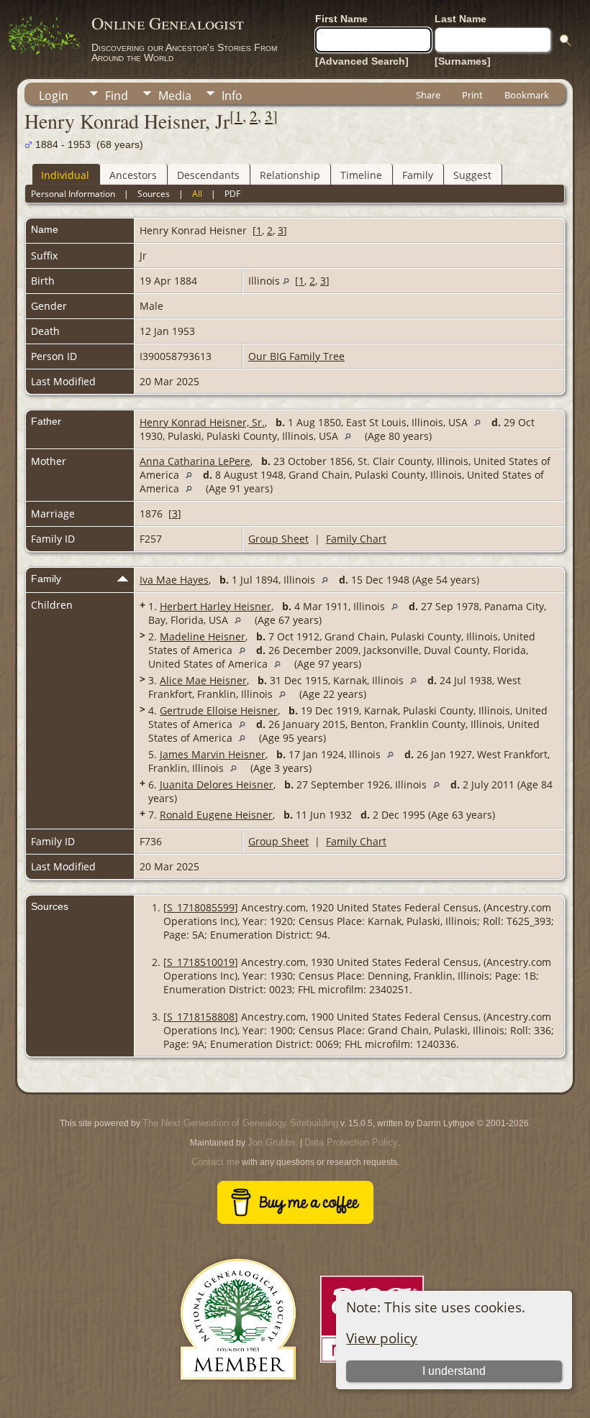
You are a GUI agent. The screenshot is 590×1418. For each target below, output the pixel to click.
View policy (381, 1338)
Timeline (361, 175)
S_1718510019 (201, 962)
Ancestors (133, 175)
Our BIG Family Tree (296, 356)
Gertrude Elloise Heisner (219, 710)
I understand (454, 1371)
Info (232, 95)
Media (174, 95)
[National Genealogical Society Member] (238, 1396)
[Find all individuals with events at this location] (286, 280)
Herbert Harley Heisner (215, 606)
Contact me (215, 1161)
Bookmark (526, 94)
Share (428, 94)
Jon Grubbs (272, 1142)
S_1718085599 (201, 907)
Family (417, 175)
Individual (65, 175)
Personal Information (73, 194)
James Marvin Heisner (213, 754)
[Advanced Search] (362, 61)
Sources (153, 194)
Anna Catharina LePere (195, 461)
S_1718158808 (201, 1016)
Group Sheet (278, 538)
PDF (232, 194)
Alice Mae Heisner (203, 680)
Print (472, 94)
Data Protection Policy (351, 1142)
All (197, 194)
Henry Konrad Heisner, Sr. (202, 422)
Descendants (208, 175)
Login (53, 95)
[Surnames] (463, 61)
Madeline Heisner (202, 636)
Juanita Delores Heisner (216, 784)
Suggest (472, 175)
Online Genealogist (167, 22)
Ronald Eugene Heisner (216, 814)
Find (116, 95)
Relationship (290, 175)
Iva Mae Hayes (174, 579)
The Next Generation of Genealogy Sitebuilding (240, 1123)
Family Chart (356, 538)
